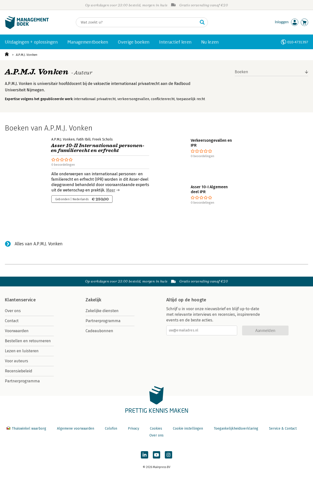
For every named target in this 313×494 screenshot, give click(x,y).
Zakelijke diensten (102, 310)
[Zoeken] (202, 22)
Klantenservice (20, 300)
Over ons (13, 310)
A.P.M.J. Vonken (26, 55)
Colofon (111, 428)
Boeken (241, 72)
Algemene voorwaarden (75, 428)
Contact (12, 320)
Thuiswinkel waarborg (29, 428)
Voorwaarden (17, 331)
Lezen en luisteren (22, 351)
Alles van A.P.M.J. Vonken (39, 244)
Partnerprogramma (22, 381)
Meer (110, 190)
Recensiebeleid (18, 371)
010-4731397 (297, 42)
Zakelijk (93, 300)
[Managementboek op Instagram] (168, 455)
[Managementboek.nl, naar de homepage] (27, 28)
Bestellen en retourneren (28, 341)
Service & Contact (283, 428)
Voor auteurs (16, 361)
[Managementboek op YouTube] (156, 455)
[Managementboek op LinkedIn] (144, 455)
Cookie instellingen (188, 428)
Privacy (133, 428)
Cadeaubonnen (99, 331)
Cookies (156, 428)
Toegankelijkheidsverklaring (236, 428)
